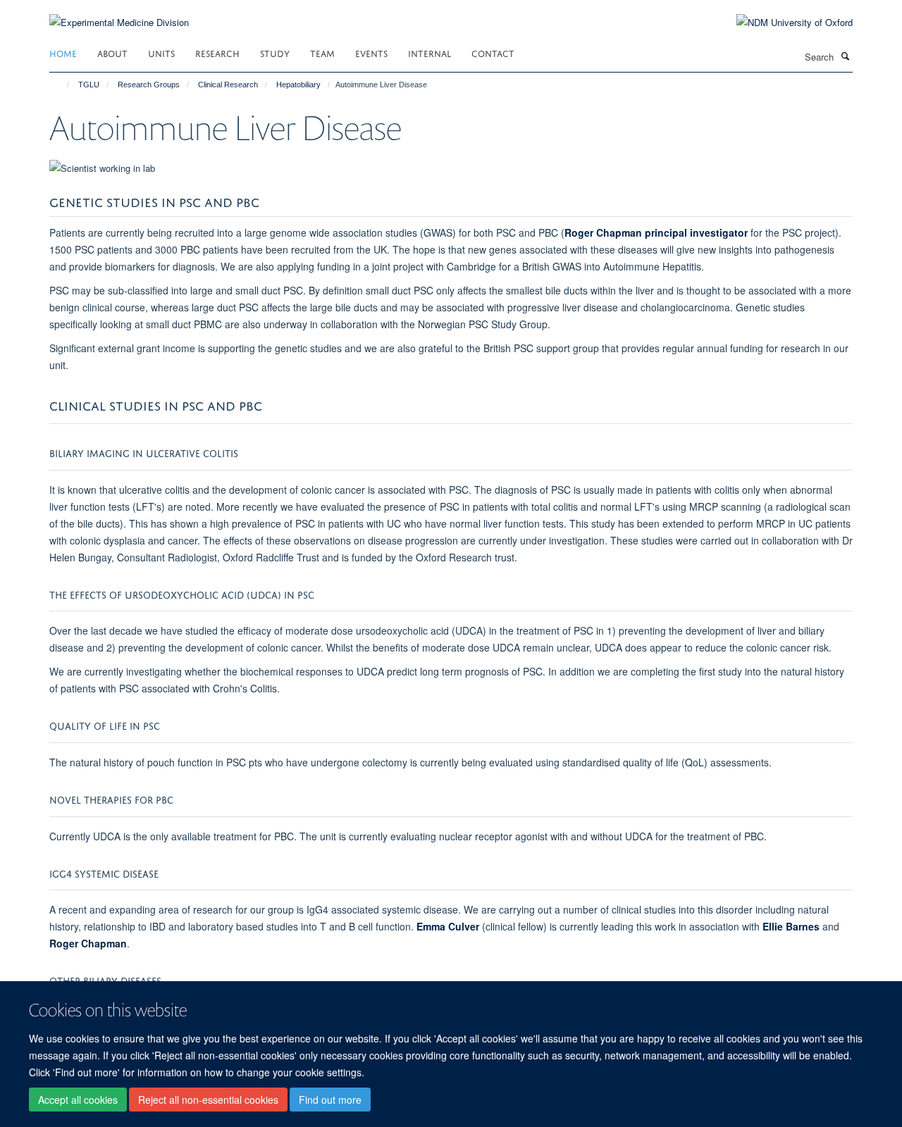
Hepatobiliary (298, 84)
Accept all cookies (78, 1099)
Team (322, 52)
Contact (492, 52)
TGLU (88, 84)
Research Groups (149, 84)
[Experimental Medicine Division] (119, 13)
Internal (429, 52)
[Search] (845, 55)
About (112, 52)
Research (217, 52)
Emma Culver (447, 926)
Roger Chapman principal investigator (656, 232)
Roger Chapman (88, 943)
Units (161, 52)
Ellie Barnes (791, 926)
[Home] (61, 84)
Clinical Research (228, 84)
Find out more (330, 1099)
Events (371, 52)
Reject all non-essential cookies (208, 1099)
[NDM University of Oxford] (784, 22)
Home (63, 52)
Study (275, 52)
